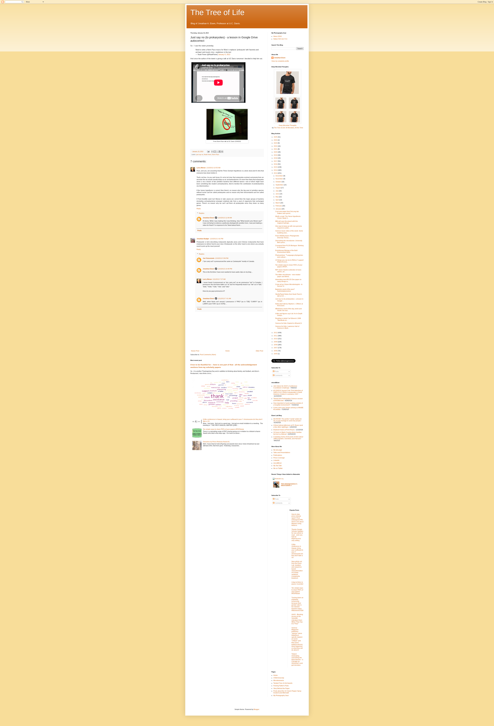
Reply (199, 209)
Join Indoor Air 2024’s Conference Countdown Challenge (285, 387)
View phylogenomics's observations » (289, 484)
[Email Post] (208, 151)
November (279, 179)
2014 (276, 170)
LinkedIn (276, 460)
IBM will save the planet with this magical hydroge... (286, 222)
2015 (276, 167)
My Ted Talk (277, 466)
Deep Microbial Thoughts (287, 125)
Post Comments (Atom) (208, 355)
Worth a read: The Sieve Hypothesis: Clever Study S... (288, 217)
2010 (276, 339)
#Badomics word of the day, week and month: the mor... (288, 309)
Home (227, 351)
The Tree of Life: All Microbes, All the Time (288, 128)
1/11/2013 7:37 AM (219, 279)
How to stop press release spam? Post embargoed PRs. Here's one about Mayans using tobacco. (297, 519)
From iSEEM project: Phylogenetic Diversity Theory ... (287, 236)
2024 (276, 140)
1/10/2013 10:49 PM (225, 269)
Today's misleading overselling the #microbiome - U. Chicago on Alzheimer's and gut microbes (297, 659)
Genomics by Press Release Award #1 (216, 442)
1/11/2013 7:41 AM (224, 298)
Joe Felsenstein (208, 258)
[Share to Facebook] (219, 151)
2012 (276, 333)
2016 (276, 164)
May (277, 197)
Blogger (256, 709)
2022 (276, 146)
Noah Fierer (207, 154)
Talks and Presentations (281, 452)
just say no (199, 154)
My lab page (277, 450)
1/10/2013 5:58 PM (221, 258)
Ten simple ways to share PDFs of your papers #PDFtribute (223, 429)
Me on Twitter (278, 468)
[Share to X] (217, 151)
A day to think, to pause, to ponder (297, 583)
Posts (276, 371)
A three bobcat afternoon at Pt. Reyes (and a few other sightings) (288, 426)
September (280, 185)
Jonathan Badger (203, 239)
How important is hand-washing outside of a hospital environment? (288, 404)
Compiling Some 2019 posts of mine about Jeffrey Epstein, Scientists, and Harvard (288, 438)
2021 (276, 149)
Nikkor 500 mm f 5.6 (280, 39)
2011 (276, 336)
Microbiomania (278, 680)
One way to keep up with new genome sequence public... (288, 227)
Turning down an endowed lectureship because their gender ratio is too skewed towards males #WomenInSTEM (297, 604)
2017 (276, 161)
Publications (277, 455)
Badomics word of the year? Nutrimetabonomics (285, 290)
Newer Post (195, 351)
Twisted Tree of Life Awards (282, 683)
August (278, 188)
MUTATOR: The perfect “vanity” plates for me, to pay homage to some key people (287, 420)
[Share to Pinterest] (222, 151)
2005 (276, 354)
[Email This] (212, 151)
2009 (276, 342)
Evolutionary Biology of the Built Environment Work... (286, 251)
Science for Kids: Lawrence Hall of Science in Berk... (287, 327)
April (277, 200)
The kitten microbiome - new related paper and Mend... (287, 275)
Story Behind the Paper (281, 688)
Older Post (259, 351)
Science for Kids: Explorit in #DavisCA (288, 323)
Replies (201, 213)
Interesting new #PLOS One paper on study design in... (288, 280)
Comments (278, 375)
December (279, 176)
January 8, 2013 (224, 54)
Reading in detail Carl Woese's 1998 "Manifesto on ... (288, 319)
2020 (276, 152)
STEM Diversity (278, 678)
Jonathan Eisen (208, 218)
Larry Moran (201, 168)
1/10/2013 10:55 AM (213, 168)
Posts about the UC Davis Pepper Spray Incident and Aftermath (287, 692)
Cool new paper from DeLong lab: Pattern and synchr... (287, 212)
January (279, 209)
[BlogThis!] (215, 151)
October (278, 182)
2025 (276, 137)
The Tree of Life (217, 12)
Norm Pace (215, 154)
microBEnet (277, 463)
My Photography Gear (281, 695)
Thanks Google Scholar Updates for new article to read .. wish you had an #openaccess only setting (297, 535)
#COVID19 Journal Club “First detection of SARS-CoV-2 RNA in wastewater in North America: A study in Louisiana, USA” (288, 392)
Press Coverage (279, 458)
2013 (276, 173)
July (277, 191)
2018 (276, 158)
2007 (276, 348)
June (277, 194)
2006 (276, 351)
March (278, 203)
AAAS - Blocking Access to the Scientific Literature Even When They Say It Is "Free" (297, 619)
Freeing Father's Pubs (281, 686)
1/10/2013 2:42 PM (216, 239)
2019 (276, 155)
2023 (276, 143)
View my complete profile (280, 61)
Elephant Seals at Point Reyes (284, 430)
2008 (276, 345)
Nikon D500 (277, 36)
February (279, 206)
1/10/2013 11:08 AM (225, 218)
